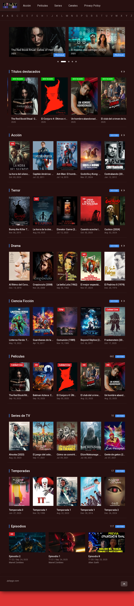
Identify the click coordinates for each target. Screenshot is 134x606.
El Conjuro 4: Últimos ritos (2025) (56, 118)
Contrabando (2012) (91, 174)
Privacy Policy (92, 5)
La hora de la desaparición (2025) (27, 229)
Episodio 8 (54, 556)
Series (58, 5)
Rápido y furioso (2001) (117, 174)
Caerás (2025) (111, 395)
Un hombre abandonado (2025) (85, 118)
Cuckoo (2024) (88, 229)
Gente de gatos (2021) (92, 454)
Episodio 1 (14, 556)
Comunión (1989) (42, 340)
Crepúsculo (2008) (19, 284)
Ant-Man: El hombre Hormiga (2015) (52, 174)
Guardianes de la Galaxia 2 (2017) (27, 340)
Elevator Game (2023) (44, 229)
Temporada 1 (16, 510)
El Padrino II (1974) (91, 284)
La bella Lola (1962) (43, 284)
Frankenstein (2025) (91, 340)
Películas (42, 5)
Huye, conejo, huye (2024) (118, 229)
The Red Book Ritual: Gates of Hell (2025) (30, 118)
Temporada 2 (88, 510)
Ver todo (114, 135)
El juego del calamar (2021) (23, 454)
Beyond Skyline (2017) (68, 340)
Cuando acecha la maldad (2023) (74, 229)
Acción (27, 5)
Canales (73, 5)
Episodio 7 (94, 556)
